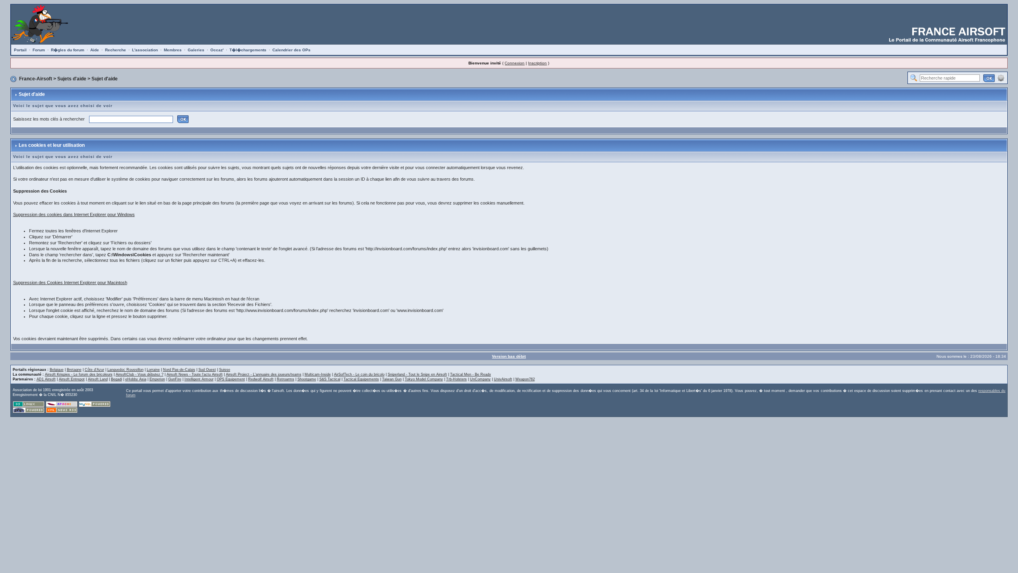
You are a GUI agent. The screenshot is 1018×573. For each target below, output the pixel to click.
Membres (173, 50)
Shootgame (306, 379)
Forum (39, 50)
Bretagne (74, 370)
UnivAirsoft (503, 379)
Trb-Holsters (456, 379)
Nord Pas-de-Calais (179, 370)
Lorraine (153, 370)
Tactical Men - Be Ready (470, 374)
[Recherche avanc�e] (1001, 77)
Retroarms (285, 379)
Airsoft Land (98, 379)
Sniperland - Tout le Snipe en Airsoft (417, 374)
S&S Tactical (329, 379)
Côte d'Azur (94, 370)
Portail (20, 50)
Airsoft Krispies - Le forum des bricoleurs (79, 374)
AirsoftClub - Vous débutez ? (139, 374)
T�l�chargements (247, 50)
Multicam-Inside (318, 374)
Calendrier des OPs (291, 50)
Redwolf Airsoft (261, 379)
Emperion (157, 379)
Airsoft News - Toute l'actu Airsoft (195, 374)
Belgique (57, 370)
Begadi (116, 379)
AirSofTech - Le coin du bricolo (359, 374)
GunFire (174, 379)
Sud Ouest (207, 370)
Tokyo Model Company (424, 379)
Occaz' (216, 50)
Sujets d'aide (71, 79)
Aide (94, 50)
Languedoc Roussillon (125, 370)
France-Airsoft (35, 79)
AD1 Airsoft (46, 379)
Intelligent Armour (199, 379)
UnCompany (480, 379)
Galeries (196, 50)
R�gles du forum (67, 50)
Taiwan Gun (392, 379)
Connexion (515, 63)
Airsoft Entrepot (72, 379)
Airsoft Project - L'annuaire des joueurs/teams (263, 374)
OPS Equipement (231, 379)
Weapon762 (525, 379)
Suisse (224, 370)
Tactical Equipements (361, 379)
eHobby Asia (135, 379)
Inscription (537, 63)
